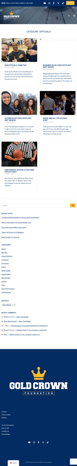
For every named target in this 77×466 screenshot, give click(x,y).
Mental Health (6, 278)
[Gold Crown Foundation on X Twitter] (43, 442)
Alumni (4, 249)
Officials (4, 281)
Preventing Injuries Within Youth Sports (14, 227)
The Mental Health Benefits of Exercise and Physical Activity (20, 217)
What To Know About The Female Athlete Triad (16, 222)
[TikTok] (63, 3)
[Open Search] (69, 16)
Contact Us (5, 431)
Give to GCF (5, 428)
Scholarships (6, 434)
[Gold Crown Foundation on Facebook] (38, 442)
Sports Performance (8, 289)
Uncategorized (6, 292)
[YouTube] (45, 3)
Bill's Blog (4, 252)
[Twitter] (58, 3)
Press (3, 285)
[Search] (72, 205)
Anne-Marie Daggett (10, 321)
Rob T (6, 334)
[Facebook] (54, 3)
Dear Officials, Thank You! (16, 65)
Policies (4, 418)
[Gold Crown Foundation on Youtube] (29, 442)
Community (5, 260)
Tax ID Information (8, 425)
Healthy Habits (6, 274)
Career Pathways (7, 256)
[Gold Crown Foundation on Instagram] (34, 442)
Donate (70, 3)
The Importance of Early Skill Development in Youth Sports (29, 326)
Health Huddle (6, 270)
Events (4, 267)
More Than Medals (22, 317)
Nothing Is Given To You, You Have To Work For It (32, 330)
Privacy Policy (6, 415)
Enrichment (5, 263)
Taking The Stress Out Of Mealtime (13, 232)
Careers (4, 412)
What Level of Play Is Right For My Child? (19, 3)
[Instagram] (49, 3)
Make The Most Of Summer (10, 237)
